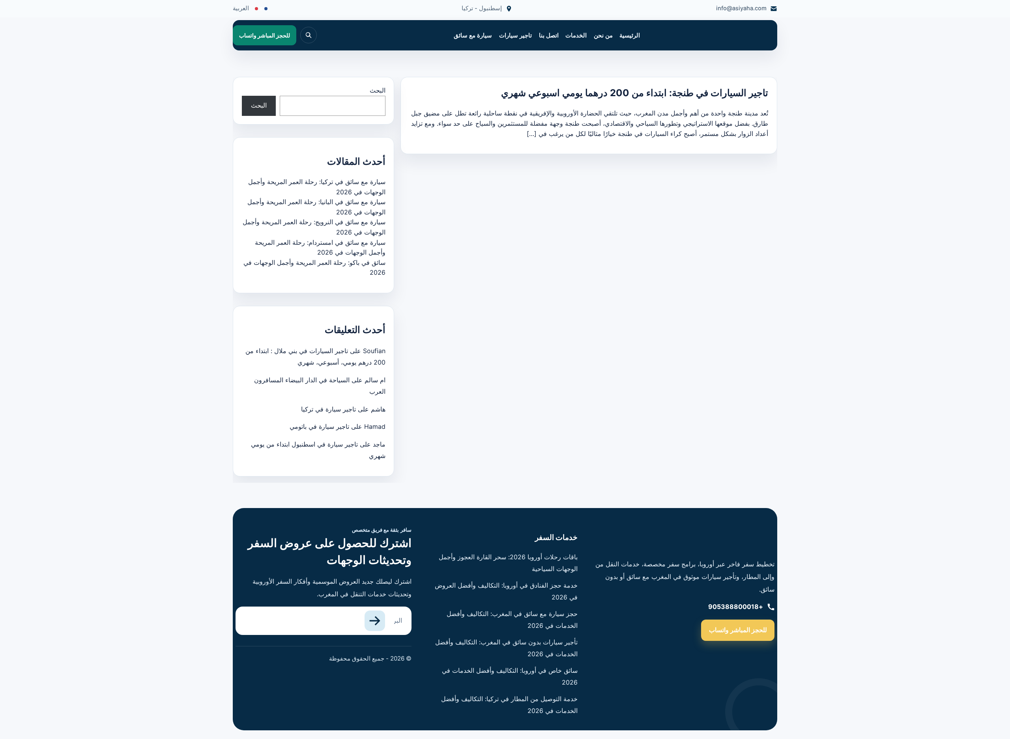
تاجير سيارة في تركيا (328, 409)
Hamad (374, 426)
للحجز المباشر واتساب (738, 630)
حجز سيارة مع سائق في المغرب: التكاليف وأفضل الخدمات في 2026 (512, 619)
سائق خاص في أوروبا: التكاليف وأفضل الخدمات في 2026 (510, 676)
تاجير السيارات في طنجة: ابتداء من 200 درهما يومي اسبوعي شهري (634, 93)
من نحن (603, 35)
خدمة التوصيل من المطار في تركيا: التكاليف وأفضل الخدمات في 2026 (509, 705)
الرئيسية (629, 35)
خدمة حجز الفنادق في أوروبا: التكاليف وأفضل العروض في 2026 (506, 591)
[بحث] (308, 35)
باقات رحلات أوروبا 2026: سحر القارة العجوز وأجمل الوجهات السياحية (508, 563)
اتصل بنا (549, 35)
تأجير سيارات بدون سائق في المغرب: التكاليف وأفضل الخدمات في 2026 (506, 648)
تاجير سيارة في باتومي (319, 426)
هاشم (378, 409)
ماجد (379, 444)
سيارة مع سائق (473, 35)
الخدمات (576, 35)
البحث (377, 90)
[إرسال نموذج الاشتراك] (375, 621)
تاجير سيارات (515, 35)
